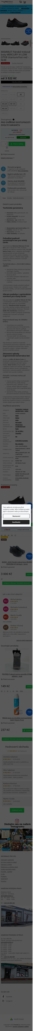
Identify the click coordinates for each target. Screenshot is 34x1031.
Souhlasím (16, 522)
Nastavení (16, 516)
